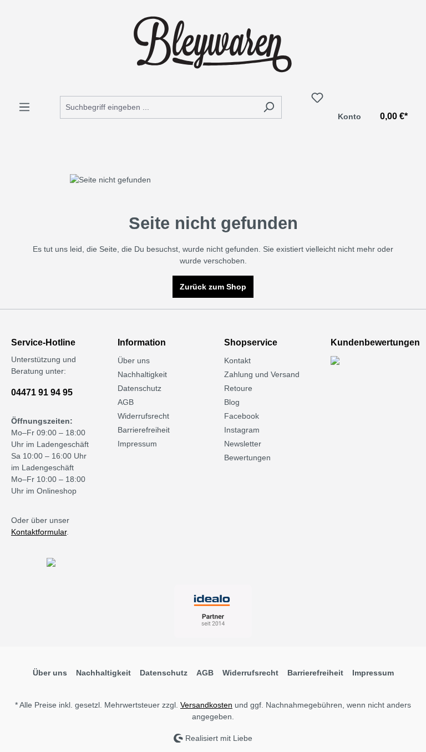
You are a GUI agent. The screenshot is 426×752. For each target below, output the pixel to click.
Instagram (242, 429)
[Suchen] (269, 107)
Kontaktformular (39, 531)
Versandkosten (206, 704)
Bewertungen (247, 457)
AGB (126, 402)
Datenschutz (139, 388)
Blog (232, 402)
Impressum (137, 443)
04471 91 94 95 (42, 392)
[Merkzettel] (317, 98)
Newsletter (242, 443)
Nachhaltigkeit (142, 374)
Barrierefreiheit (144, 429)
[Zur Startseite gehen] (213, 43)
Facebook (241, 415)
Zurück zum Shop (213, 286)
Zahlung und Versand (262, 374)
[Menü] (24, 107)
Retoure (238, 388)
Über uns (134, 360)
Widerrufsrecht (143, 415)
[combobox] (158, 107)
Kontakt (237, 360)
